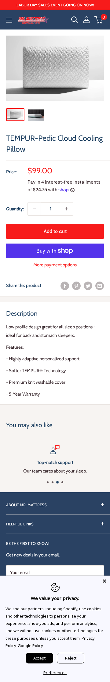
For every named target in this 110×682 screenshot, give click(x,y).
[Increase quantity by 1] (66, 209)
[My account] (86, 19)
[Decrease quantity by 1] (34, 209)
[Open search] (74, 19)
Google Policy (30, 645)
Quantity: (15, 209)
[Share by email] (99, 285)
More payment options (55, 265)
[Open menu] (9, 20)
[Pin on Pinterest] (76, 285)
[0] (99, 19)
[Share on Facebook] (65, 285)
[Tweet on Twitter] (88, 285)
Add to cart (55, 231)
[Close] (104, 581)
